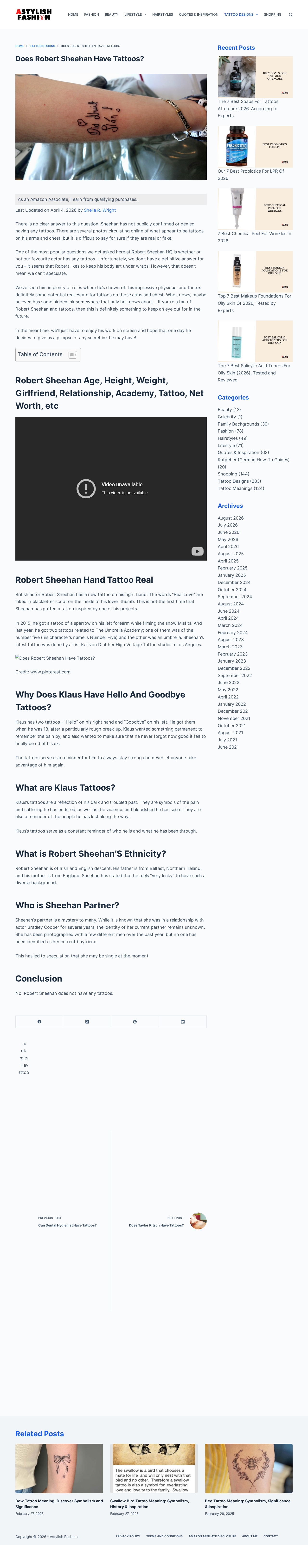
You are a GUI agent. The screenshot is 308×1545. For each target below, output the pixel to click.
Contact (270, 1536)
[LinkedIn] (182, 1022)
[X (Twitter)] (87, 1022)
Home (73, 14)
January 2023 (232, 661)
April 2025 (228, 560)
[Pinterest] (135, 1022)
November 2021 (234, 718)
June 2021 (228, 747)
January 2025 (232, 575)
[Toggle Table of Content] (70, 355)
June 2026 (228, 532)
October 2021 (232, 725)
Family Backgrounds (238, 424)
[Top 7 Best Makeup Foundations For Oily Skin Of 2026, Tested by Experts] (255, 271)
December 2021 (234, 711)
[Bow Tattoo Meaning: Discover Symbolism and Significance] (59, 1468)
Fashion (91, 14)
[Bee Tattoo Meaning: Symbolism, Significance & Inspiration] (249, 1468)
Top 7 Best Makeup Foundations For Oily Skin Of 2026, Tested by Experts (254, 303)
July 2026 (228, 525)
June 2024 (229, 611)
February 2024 (233, 632)
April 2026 (228, 546)
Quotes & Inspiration (198, 14)
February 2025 (233, 567)
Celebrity (227, 416)
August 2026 (231, 518)
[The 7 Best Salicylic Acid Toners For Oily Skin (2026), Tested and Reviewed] (255, 341)
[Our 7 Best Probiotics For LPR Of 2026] (255, 147)
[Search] (291, 14)
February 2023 (233, 654)
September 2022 (235, 675)
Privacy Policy (128, 1536)
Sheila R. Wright (100, 210)
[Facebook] (39, 1022)
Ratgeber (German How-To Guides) (254, 459)
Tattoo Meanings (235, 488)
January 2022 (232, 704)
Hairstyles (162, 14)
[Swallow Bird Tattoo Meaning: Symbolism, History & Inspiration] (154, 1468)
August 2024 (231, 603)
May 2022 (228, 689)
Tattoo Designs (238, 14)
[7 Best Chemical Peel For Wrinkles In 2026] (255, 209)
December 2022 (234, 668)
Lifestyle (133, 14)
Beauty (111, 14)
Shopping (272, 14)
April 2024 (228, 618)
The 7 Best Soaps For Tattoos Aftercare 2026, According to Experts (248, 108)
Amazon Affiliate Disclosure (212, 1536)
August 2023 (231, 639)
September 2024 (235, 596)
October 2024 (232, 589)
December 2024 (234, 582)
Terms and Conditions (164, 1536)
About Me (249, 1536)
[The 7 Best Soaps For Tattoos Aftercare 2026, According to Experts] (255, 77)
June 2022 (228, 682)
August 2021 (230, 732)
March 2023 (230, 646)
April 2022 (228, 696)
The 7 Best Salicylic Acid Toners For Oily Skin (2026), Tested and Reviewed (254, 372)
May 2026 (228, 539)
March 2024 (230, 625)
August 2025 (231, 553)
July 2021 (227, 739)
